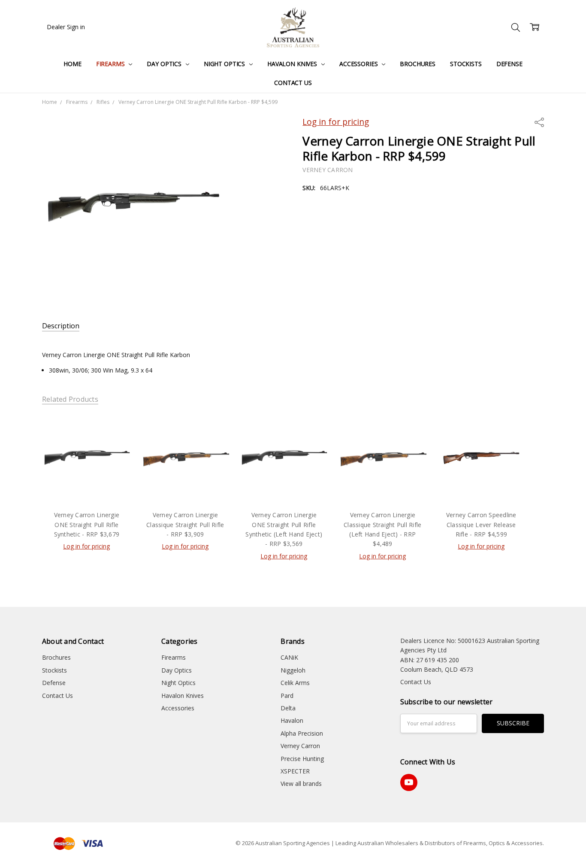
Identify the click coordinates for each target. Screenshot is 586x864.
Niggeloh (293, 670)
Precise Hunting (302, 759)
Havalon (292, 720)
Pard (287, 695)
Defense (509, 64)
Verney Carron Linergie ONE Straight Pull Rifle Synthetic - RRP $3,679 (87, 524)
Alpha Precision (302, 733)
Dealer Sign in (66, 27)
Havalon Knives (293, 64)
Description (60, 325)
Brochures (417, 64)
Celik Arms (295, 683)
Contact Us (293, 83)
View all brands (301, 783)
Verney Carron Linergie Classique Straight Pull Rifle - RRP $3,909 (185, 524)
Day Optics (165, 64)
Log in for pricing (335, 121)
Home (72, 64)
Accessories (359, 64)
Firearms (111, 64)
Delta (288, 708)
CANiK (289, 657)
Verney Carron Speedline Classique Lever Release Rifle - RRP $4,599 (481, 524)
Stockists (466, 64)
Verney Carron (300, 746)
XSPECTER (295, 771)
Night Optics (225, 64)
